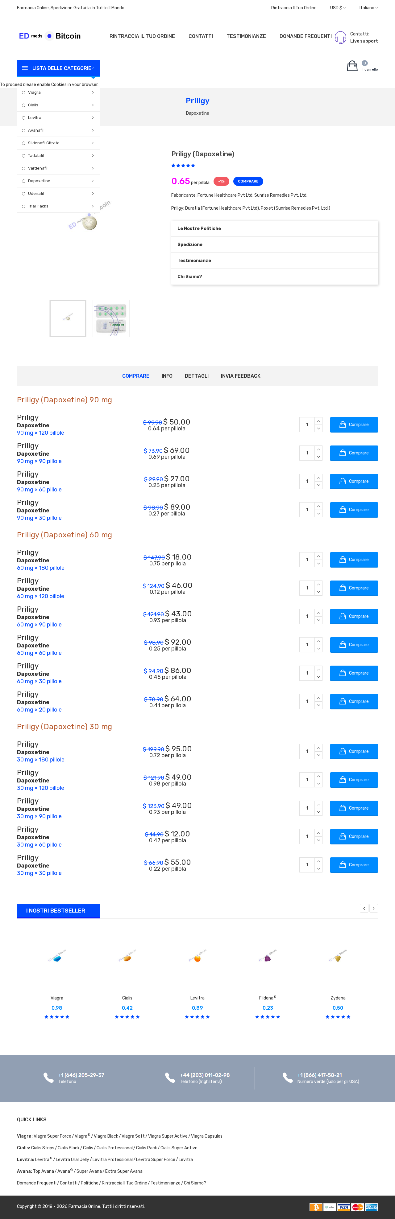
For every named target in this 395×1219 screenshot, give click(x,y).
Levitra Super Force (155, 1159)
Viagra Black (106, 1136)
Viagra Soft (133, 1136)
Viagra (34, 92)
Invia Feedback (240, 376)
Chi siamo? (189, 276)
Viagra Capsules (206, 1136)
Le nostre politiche (199, 228)
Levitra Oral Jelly (72, 1159)
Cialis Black (69, 1148)
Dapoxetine (39, 181)
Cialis (33, 105)
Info (167, 376)
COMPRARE (248, 181)
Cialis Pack (146, 1148)
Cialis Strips (42, 1148)
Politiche (89, 1183)
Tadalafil (36, 155)
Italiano (367, 7)
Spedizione (189, 244)
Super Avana (89, 1171)
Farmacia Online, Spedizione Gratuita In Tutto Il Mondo (70, 7)
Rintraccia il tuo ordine (294, 7)
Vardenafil (38, 168)
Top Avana (43, 1171)
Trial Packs (38, 206)
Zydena (338, 998)
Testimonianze (246, 36)
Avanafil (36, 130)
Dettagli (197, 376)
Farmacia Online (84, 1206)
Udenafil (36, 193)
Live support (364, 41)
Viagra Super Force (52, 1136)
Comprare (135, 376)
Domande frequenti (306, 36)
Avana (65, 1171)
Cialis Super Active (179, 1148)
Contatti (201, 36)
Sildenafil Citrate (44, 143)
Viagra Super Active (168, 1136)
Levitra (34, 117)
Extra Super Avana (124, 1171)
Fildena (267, 998)
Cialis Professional (115, 1148)
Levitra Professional (113, 1159)
